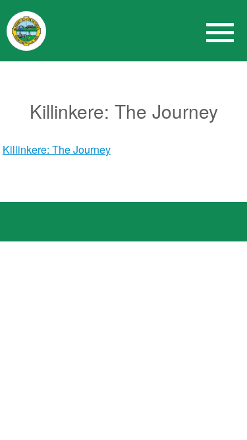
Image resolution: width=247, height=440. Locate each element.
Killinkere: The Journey (57, 149)
